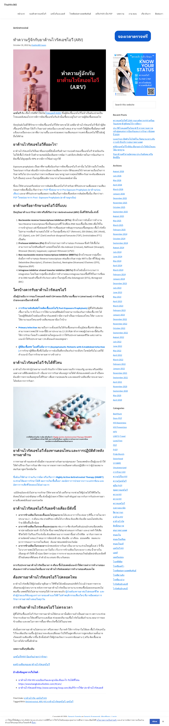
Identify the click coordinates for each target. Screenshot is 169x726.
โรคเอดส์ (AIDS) (53, 113)
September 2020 (120, 391)
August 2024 (118, 247)
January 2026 (119, 193)
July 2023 (117, 288)
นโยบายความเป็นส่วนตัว (107, 720)
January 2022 (119, 368)
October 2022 (119, 328)
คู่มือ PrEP (117, 485)
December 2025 (120, 198)
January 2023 (119, 314)
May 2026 (117, 180)
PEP (115, 445)
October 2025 (119, 207)
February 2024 (119, 274)
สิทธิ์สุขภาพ (118, 525)
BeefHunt (117, 413)
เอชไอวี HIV (41, 698)
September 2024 (120, 243)
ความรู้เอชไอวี (119, 481)
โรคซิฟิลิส (117, 561)
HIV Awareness (119, 422)
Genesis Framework (92, 716)
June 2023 (117, 292)
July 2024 (117, 252)
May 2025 (117, 220)
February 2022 (119, 364)
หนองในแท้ (118, 543)
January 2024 (119, 279)
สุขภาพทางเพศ (120, 530)
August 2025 (118, 216)
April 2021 (117, 382)
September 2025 (120, 211)
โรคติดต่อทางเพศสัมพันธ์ (124, 570)
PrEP (115, 449)
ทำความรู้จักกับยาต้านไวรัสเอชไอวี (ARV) (48, 39)
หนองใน (117, 534)
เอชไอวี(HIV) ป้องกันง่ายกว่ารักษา (30, 656)
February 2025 (119, 229)
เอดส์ (115, 552)
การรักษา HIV (119, 472)
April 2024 (117, 265)
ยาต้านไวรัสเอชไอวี (56, 701)
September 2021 (120, 377)
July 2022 (117, 341)
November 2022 (120, 323)
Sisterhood (118, 458)
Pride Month (118, 454)
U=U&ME (117, 463)
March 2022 (118, 359)
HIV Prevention (120, 427)
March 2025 (118, 225)
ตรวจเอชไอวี (119, 503)
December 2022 (120, 319)
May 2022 (117, 350)
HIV (44, 701)
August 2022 (118, 337)
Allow (154, 721)
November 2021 (120, 373)
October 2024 (119, 238)
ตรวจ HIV (117, 494)
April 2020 (117, 400)
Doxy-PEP (117, 418)
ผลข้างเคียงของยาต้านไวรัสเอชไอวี (31, 664)
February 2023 (119, 310)
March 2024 (118, 270)
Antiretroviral (31, 701)
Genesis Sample (74, 716)
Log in (114, 716)
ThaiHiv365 (10, 4)
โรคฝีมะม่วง (118, 579)
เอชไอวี (69, 701)
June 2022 (117, 346)
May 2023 (117, 297)
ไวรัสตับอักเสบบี (120, 588)
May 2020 (117, 395)
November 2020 (120, 386)
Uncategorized (119, 467)
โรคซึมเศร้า (118, 566)
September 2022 (120, 332)
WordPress (105, 716)
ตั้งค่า (34, 722)
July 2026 (117, 176)
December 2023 (120, 283)
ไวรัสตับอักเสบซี (120, 584)
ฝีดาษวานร (118, 512)
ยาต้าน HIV (118, 517)
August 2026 (118, 171)
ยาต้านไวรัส (29, 698)
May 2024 (117, 261)
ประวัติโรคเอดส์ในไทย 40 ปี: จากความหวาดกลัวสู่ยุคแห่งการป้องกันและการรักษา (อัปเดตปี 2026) (134, 131)
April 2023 (117, 301)
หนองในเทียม (119, 539)
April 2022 (117, 355)
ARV (40, 701)
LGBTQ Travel (119, 436)
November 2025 (120, 202)
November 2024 (120, 234)
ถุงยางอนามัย (119, 508)
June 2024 (117, 256)
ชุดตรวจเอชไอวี (120, 490)
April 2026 (117, 184)
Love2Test (117, 440)
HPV (115, 431)
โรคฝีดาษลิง (118, 575)
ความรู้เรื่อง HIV (120, 476)
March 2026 (118, 189)
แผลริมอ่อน (118, 557)
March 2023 (118, 305)
